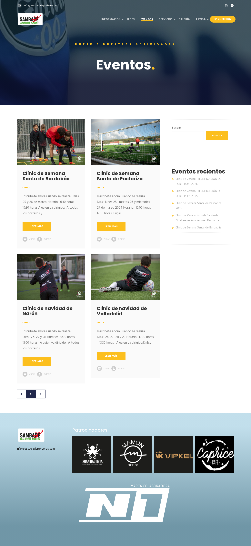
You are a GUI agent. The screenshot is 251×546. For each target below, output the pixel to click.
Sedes (130, 19)
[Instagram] (226, 5)
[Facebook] (232, 5)
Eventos (147, 19)
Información (111, 19)
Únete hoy (224, 19)
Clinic (32, 239)
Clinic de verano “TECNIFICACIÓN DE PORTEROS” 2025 (198, 194)
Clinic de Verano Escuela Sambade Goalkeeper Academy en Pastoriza (197, 218)
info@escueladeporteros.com (41, 5)
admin (47, 239)
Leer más (36, 226)
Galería (184, 19)
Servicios (166, 19)
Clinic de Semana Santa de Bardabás (198, 227)
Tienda (201, 19)
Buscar (176, 127)
